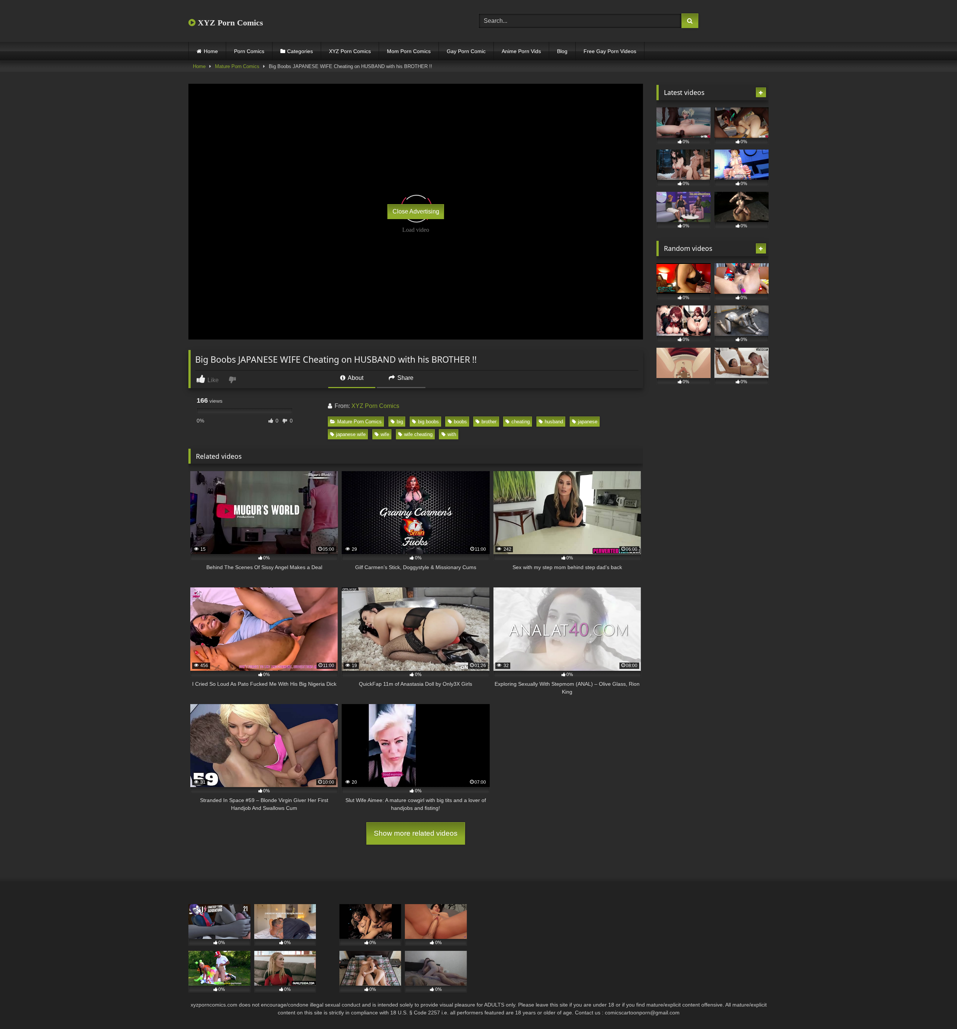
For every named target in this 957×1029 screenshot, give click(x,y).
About (355, 378)
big (400, 421)
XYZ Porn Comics (229, 22)
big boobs (428, 421)
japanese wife (351, 434)
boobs (460, 421)
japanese (587, 421)
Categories (300, 51)
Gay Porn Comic (466, 51)
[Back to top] (934, 1006)
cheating (520, 421)
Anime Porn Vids (521, 51)
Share (404, 378)
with (451, 434)
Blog (562, 51)
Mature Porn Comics (237, 66)
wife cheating (418, 434)
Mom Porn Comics (409, 51)
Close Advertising (416, 211)
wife (385, 434)
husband (554, 421)
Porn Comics (249, 51)
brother (488, 421)
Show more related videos (416, 833)
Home (211, 51)
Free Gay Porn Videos (610, 51)
